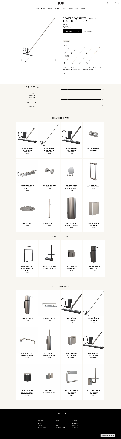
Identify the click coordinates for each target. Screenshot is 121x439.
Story (57, 422)
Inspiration (57, 8)
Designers (43, 8)
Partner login (82, 8)
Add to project (88, 31)
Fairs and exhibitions (42, 429)
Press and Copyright (42, 430)
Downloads (40, 420)
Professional (63, 8)
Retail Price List (41, 423)
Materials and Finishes (60, 427)
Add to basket (68, 31)
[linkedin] (65, 413)
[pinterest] (62, 413)
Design (57, 425)
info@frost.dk (75, 427)
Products (37, 8)
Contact (76, 8)
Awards (57, 423)
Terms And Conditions (42, 427)
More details (67, 73)
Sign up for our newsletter (108, 435)
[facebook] (56, 413)
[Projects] (116, 3)
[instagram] (59, 413)
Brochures (71, 8)
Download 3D (66, 41)
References (50, 8)
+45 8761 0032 (75, 425)
